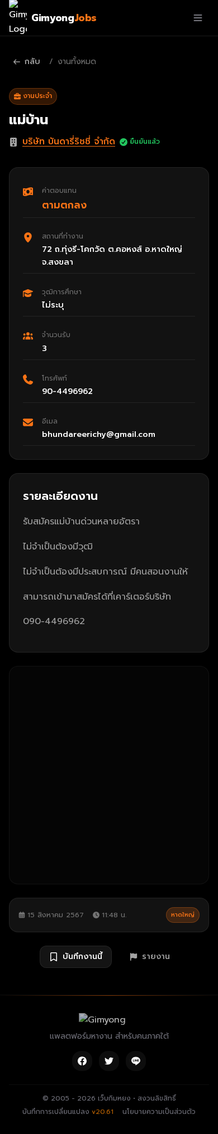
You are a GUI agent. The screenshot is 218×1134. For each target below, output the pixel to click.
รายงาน (156, 956)
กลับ (32, 61)
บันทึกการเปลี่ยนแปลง (67, 1111)
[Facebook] (82, 1061)
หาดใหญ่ (183, 914)
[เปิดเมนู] (198, 18)
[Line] (136, 1061)
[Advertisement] (109, 775)
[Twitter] (109, 1061)
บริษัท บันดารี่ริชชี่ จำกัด (68, 141)
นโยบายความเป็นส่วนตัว (159, 1111)
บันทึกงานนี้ (82, 956)
